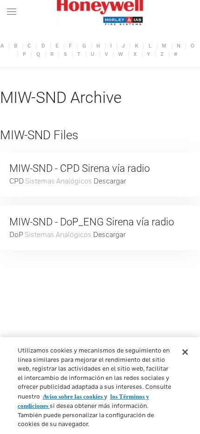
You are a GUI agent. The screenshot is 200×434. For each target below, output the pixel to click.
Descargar (109, 181)
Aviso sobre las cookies (73, 396)
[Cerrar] (185, 352)
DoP (16, 234)
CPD (16, 181)
